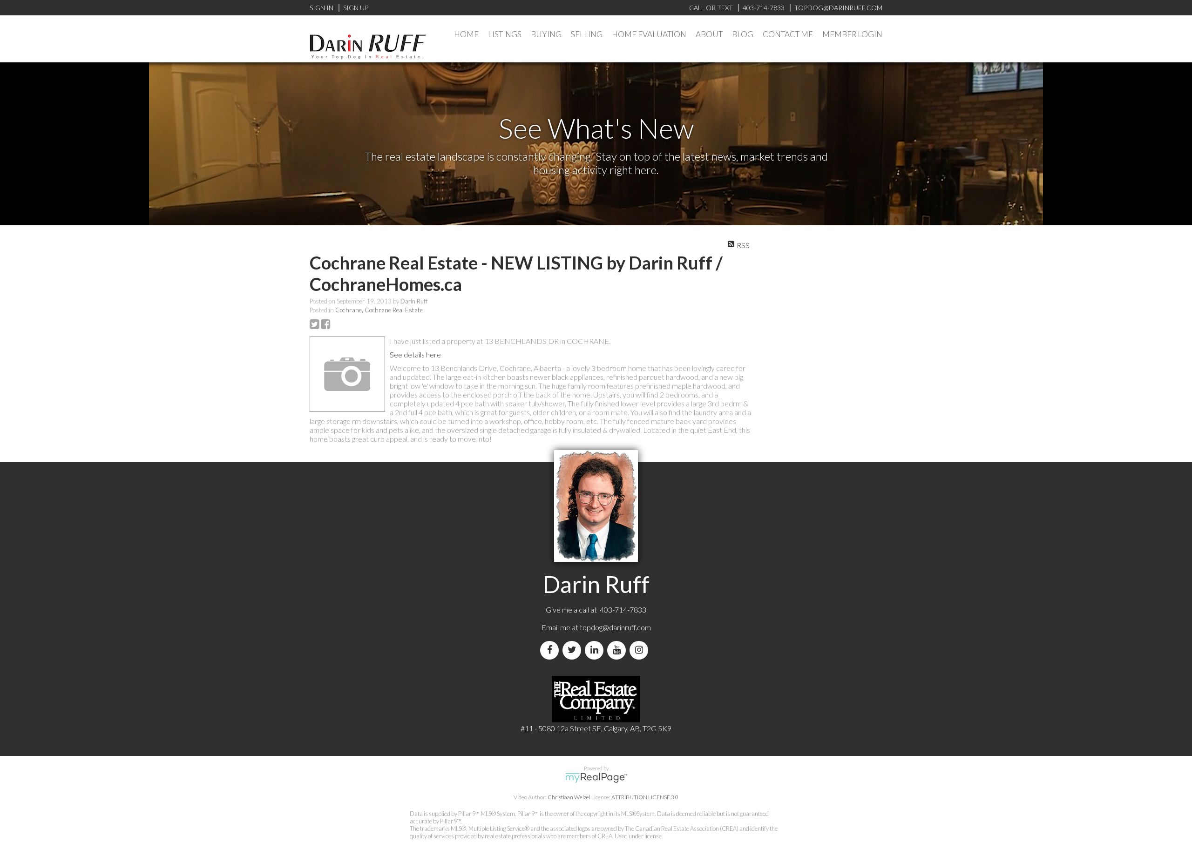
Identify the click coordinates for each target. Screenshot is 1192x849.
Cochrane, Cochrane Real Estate (379, 310)
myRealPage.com (596, 777)
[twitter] (573, 650)
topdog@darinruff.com (615, 627)
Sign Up (355, 8)
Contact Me (788, 34)
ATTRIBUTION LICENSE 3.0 (644, 797)
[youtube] (618, 650)
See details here (415, 354)
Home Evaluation (649, 34)
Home (466, 34)
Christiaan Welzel (569, 797)
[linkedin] (596, 650)
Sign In (321, 8)
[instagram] (641, 650)
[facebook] (551, 650)
